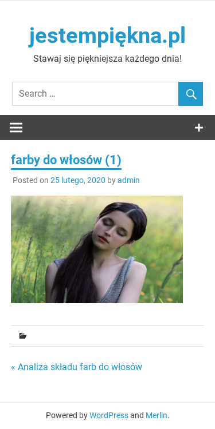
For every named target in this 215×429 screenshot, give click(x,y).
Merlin (156, 415)
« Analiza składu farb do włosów (76, 367)
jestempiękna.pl (107, 35)
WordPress (108, 415)
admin (129, 180)
